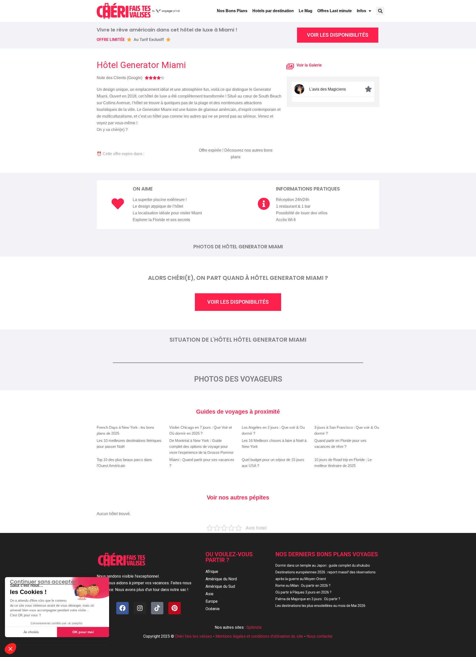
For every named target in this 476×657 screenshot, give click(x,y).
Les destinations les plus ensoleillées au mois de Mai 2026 (320, 606)
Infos (361, 11)
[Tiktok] (157, 608)
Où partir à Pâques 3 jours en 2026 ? (303, 592)
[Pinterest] (174, 608)
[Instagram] (140, 608)
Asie (209, 593)
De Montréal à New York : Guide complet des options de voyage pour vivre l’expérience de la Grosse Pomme (201, 446)
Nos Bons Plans (232, 11)
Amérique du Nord (221, 579)
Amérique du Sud (220, 586)
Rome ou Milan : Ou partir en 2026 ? (302, 586)
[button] (380, 11)
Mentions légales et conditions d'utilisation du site (259, 636)
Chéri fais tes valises (193, 636)
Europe (212, 601)
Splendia (254, 627)
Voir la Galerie (309, 65)
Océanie (213, 608)
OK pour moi (83, 632)
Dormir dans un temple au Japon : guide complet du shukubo (322, 565)
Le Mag (305, 11)
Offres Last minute (334, 11)
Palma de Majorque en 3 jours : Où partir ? (307, 599)
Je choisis (31, 632)
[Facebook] (122, 608)
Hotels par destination (273, 11)
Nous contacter (319, 636)
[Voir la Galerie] (290, 66)
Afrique (212, 571)
